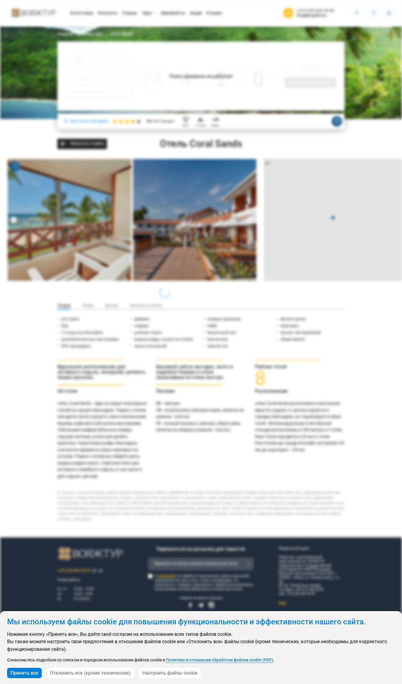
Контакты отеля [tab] (146, 305)
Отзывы (214, 13)
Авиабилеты (173, 13)
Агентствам (81, 13)
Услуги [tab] (64, 305)
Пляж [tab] (87, 305)
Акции (196, 13)
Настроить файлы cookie (169, 673)
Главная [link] (65, 33)
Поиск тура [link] (92, 33)
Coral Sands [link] (121, 33)
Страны (129, 13)
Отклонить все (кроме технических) (90, 673)
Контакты (107, 13)
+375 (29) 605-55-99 (315, 11)
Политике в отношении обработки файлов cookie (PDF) (219, 660)
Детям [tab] (111, 305)
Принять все (24, 673)
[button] (333, 218)
